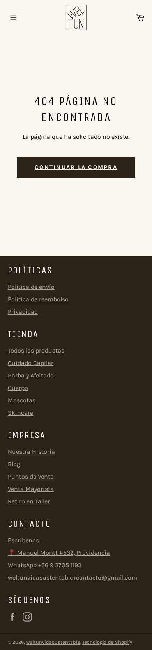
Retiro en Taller (29, 501)
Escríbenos (23, 540)
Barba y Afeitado (31, 375)
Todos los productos (36, 350)
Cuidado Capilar (30, 363)
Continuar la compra (76, 167)
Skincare (20, 412)
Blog (14, 464)
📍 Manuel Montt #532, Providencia (59, 552)
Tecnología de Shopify (107, 642)
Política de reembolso (38, 299)
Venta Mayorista (31, 489)
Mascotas (21, 400)
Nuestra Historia (31, 451)
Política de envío (31, 286)
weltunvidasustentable (53, 642)
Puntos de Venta (31, 476)
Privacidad (23, 311)
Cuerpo (18, 387)
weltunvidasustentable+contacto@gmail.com (72, 577)
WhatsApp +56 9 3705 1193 (44, 565)
